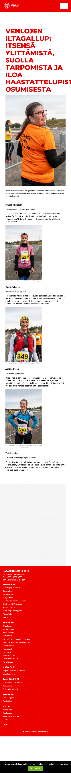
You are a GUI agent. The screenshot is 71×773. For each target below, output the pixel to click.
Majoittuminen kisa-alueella (14, 671)
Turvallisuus (8, 662)
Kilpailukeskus (9, 646)
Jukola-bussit (8, 594)
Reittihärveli (7, 636)
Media (6, 706)
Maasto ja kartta (9, 655)
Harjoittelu (7, 652)
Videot (5, 617)
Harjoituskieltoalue (10, 659)
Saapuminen (8, 591)
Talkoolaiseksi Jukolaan (12, 683)
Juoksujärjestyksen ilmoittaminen (16, 642)
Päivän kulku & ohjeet (11, 716)
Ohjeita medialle (9, 710)
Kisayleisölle (8, 598)
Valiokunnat (7, 686)
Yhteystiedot (7, 614)
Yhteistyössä (8, 701)
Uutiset (6, 719)
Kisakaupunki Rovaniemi (12, 604)
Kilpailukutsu (8, 626)
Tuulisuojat (7, 649)
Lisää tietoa (63, 764)
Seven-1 (34, 731)
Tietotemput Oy (43, 731)
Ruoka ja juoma (9, 607)
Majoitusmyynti (9, 674)
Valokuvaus (7, 713)
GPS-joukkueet (8, 632)
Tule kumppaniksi (10, 698)
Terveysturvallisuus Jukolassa (15, 601)
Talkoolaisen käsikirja (11, 689)
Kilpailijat (9, 622)
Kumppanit (9, 694)
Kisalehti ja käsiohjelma (12, 611)
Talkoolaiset (11, 679)
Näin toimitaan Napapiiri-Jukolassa (17, 639)
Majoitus (8, 667)
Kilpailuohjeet (8, 629)
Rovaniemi (9, 584)
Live (5, 725)
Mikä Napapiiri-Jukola (11, 588)
